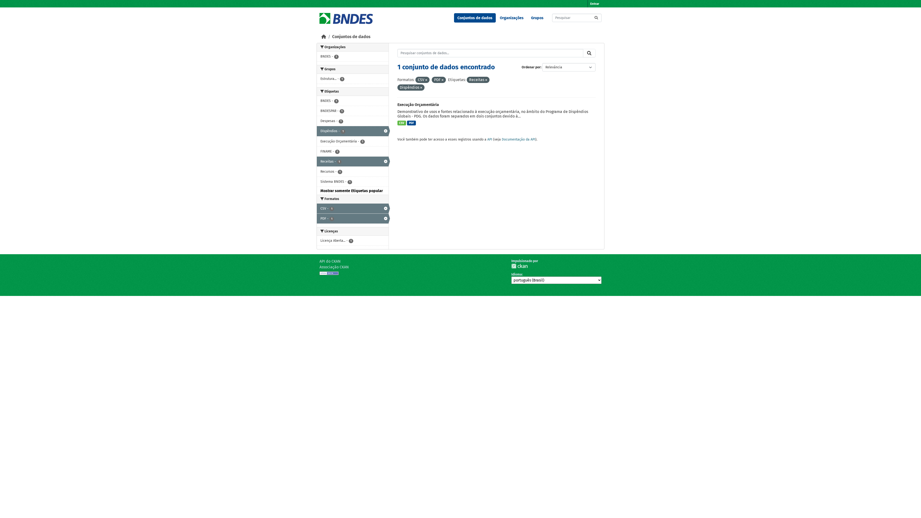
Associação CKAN (334, 267)
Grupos (537, 18)
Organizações (512, 18)
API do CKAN (330, 261)
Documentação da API (518, 139)
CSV (401, 123)
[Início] (323, 36)
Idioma (516, 274)
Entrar (594, 4)
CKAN (519, 266)
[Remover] (426, 80)
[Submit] (596, 18)
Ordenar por (531, 67)
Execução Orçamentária (418, 104)
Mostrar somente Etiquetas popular (351, 190)
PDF (411, 123)
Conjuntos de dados (474, 18)
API (489, 139)
